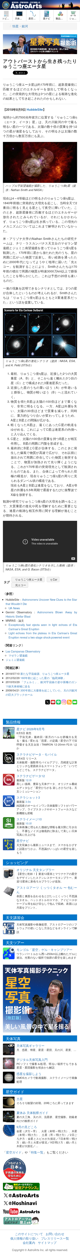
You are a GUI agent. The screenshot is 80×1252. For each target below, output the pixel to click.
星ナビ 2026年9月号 (31, 729)
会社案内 (29, 1242)
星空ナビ (23, 840)
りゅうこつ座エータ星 (28, 579)
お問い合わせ (55, 1234)
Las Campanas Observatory (23, 651)
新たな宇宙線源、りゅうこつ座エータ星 (44, 673)
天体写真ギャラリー (30, 1045)
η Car (53, 579)
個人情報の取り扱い (24, 1238)
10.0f (28, 823)
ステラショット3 (28, 797)
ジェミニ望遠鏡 (15, 660)
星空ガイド (14, 1152)
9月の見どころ (27, 1127)
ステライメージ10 (29, 819)
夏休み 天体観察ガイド (32, 1112)
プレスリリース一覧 (55, 1238)
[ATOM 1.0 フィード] (69, 701)
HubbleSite (35, 109)
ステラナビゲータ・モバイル (37, 754)
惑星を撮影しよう (29, 1073)
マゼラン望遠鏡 (18, 655)
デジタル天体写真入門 (32, 1059)
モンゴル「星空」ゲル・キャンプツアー (44, 949)
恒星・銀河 (20, 26)
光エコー (20, 585)
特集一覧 (37, 1152)
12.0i (28, 780)
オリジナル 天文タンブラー (36, 870)
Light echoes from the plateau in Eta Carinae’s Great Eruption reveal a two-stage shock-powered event (43, 635)
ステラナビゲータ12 (31, 776)
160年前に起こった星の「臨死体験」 (43, 678)
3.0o (28, 802)
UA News (14, 608)
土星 (20, 1098)
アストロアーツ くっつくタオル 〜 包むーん (47, 889)
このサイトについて (29, 1234)
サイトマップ (47, 1242)
